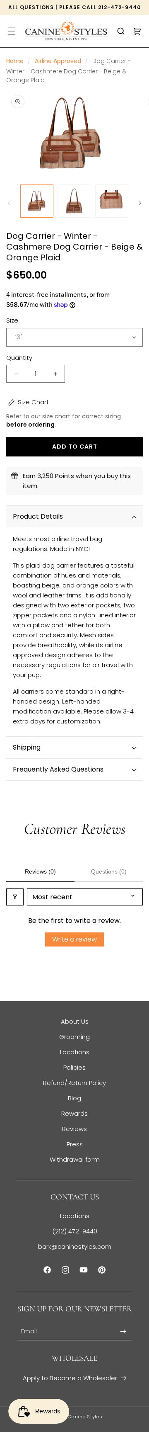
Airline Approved (58, 61)
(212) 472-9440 (74, 1231)
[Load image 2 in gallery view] (74, 201)
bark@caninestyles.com (74, 1246)
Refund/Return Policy (74, 1082)
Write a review (74, 939)
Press (75, 1144)
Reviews (74, 1128)
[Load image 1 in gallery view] (36, 201)
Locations (74, 1052)
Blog (74, 1098)
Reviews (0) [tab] (40, 871)
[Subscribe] (123, 1331)
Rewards (74, 1113)
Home (15, 61)
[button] (11, 31)
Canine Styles (85, 1416)
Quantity (19, 357)
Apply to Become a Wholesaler (70, 1378)
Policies (74, 1067)
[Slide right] (140, 203)
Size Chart (33, 402)
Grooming (74, 1036)
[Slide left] (9, 203)
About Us (75, 1021)
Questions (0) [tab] (109, 871)
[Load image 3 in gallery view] (111, 201)
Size (12, 320)
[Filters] (15, 896)
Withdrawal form (75, 1159)
